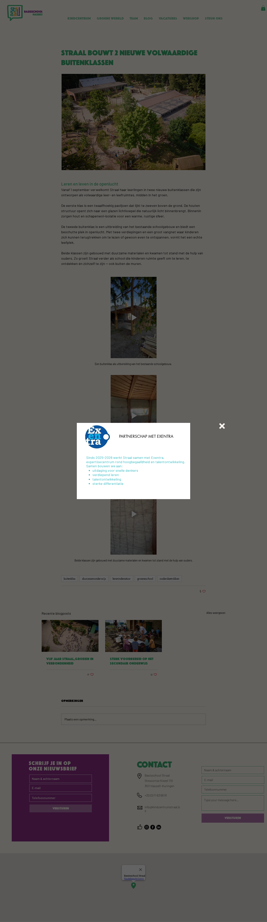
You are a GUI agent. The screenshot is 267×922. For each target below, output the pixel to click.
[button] (222, 426)
